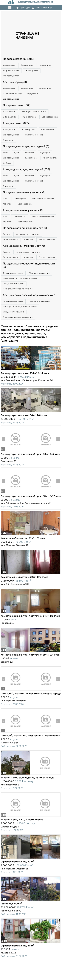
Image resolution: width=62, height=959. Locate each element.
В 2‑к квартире (9, 117)
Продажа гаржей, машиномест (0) (25, 228)
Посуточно (32, 94)
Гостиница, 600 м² (11, 904)
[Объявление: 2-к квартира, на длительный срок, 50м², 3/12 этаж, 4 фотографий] (16, 493)
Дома (5, 153)
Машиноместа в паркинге (28, 234)
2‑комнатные (27, 65)
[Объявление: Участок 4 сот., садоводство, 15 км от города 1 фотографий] (30, 774)
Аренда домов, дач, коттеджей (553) (26, 169)
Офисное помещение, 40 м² (17, 946)
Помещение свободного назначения (20, 278)
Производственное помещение (18, 289)
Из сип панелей (50, 158)
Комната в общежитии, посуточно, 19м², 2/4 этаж (30, 655)
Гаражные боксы (10, 240)
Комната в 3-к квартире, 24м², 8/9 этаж (24, 577)
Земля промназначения (43, 199)
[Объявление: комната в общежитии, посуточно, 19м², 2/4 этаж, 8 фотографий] (30, 651)
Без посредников (11, 76)
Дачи (16, 153)
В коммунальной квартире (34, 112)
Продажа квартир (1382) (18, 59)
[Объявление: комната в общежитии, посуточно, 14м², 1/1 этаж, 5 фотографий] (30, 613)
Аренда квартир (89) (16, 82)
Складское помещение (13, 284)
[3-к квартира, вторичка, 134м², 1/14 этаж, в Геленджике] (16, 370)
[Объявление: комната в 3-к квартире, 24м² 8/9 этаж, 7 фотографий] (30, 574)
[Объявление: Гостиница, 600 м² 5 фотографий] (30, 900)
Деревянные (31, 158)
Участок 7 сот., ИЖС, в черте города (22, 820)
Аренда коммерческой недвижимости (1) (29, 295)
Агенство (7, 204)
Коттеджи (29, 153)
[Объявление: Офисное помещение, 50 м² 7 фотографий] (30, 858)
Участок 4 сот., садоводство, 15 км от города (27, 778)
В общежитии (9, 112)
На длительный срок (12, 94)
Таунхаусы (45, 153)
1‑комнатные (9, 65)
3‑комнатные (45, 65)
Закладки (25, 8)
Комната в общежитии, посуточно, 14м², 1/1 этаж (30, 616)
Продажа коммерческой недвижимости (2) (29, 265)
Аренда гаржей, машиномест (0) (24, 246)
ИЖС (5, 199)
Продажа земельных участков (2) (24, 192)
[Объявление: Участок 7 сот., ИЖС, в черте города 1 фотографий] (30, 816)
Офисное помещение (13, 273)
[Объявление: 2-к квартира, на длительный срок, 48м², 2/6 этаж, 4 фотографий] (16, 451)
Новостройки (31, 71)
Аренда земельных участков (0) (23, 210)
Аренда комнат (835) (16, 123)
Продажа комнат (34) (16, 105)
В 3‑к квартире (29, 117)
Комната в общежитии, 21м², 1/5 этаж (23, 538)
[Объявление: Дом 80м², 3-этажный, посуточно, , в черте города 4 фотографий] (16, 732)
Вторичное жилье (11, 71)
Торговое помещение (39, 273)
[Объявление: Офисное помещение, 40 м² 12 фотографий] (30, 942)
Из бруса (7, 163)
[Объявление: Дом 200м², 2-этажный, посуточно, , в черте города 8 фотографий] (16, 690)
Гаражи (6, 234)
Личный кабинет (44, 8)
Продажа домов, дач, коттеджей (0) (26, 146)
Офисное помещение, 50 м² (17, 862)
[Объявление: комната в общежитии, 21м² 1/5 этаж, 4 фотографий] (30, 535)
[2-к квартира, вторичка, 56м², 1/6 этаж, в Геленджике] (16, 412)
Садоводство (20, 199)
